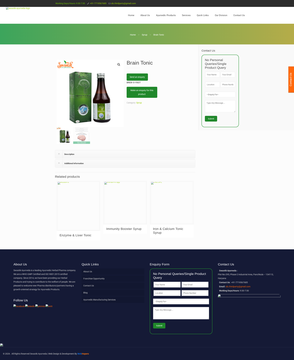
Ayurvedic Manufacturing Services (99, 299)
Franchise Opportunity (94, 278)
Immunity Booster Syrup (123, 229)
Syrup (144, 35)
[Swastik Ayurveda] (18, 8)
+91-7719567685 (98, 3)
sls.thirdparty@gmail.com (123, 3)
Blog (85, 292)
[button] (119, 64)
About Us (87, 271)
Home (133, 35)
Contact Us (88, 285)
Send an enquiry (137, 77)
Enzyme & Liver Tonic (75, 235)
